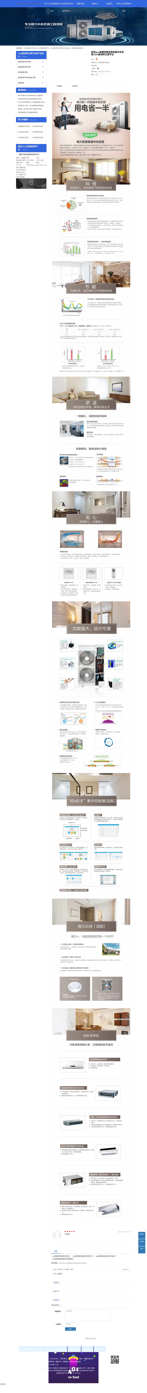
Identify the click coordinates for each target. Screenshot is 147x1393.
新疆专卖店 (81, 3)
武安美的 (21, 83)
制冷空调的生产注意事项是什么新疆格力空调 (31, 95)
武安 (51, 1388)
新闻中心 (95, 3)
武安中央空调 (107, 1385)
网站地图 (77, 1391)
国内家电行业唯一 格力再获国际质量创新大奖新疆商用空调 (31, 105)
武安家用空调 (22, 72)
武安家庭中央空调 (77, 48)
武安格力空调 (98, 1385)
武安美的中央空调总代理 (26, 77)
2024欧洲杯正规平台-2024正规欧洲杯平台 (29, 3)
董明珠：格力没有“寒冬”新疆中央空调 (30, 109)
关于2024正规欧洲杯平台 (52, 5)
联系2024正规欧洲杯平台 (124, 5)
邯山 (54, 1388)
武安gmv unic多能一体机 (65, 1269)
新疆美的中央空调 (24, 126)
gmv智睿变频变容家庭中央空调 (61, 1256)
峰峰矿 (65, 1388)
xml (85, 1391)
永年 (72, 1388)
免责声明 (101, 1388)
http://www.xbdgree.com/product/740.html (72, 1263)
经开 (75, 1388)
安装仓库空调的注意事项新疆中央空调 (30, 99)
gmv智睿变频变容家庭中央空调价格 (105, 1256)
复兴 (61, 1388)
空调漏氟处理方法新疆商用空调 (28, 112)
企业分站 (70, 1391)
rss (82, 1391)
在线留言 (109, 3)
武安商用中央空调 (24, 67)
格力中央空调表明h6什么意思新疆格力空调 (31, 102)
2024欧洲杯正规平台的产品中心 (66, 5)
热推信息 (64, 1391)
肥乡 (69, 1388)
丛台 (58, 1388)
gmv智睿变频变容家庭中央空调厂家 (82, 1256)
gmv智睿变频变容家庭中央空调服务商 (63, 1259)
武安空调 (90, 1385)
